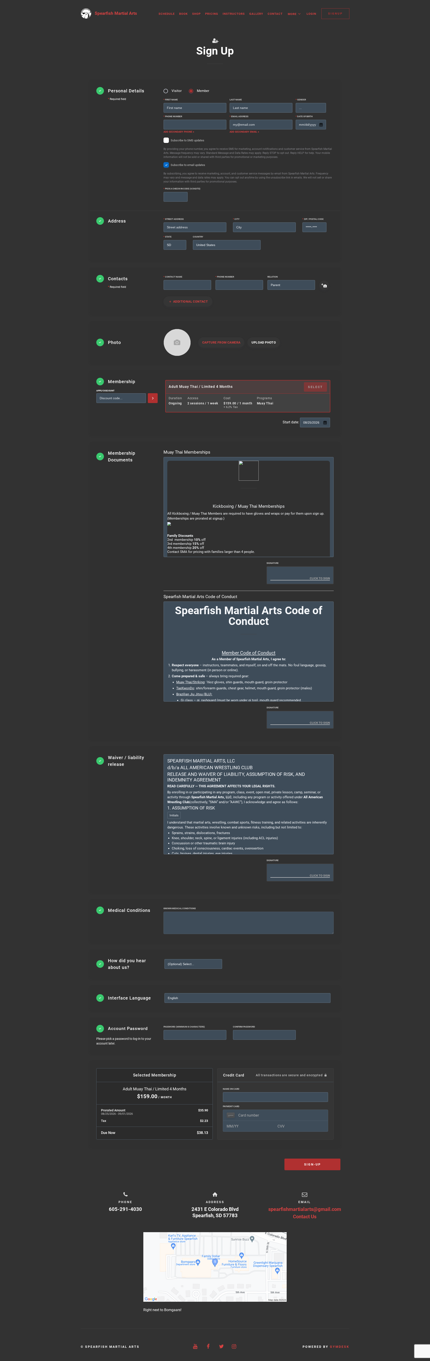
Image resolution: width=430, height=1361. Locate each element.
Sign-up (312, 1164)
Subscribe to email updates (247, 173)
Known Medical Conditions (179, 908)
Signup (335, 13)
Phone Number (172, 116)
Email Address (239, 116)
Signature (273, 563)
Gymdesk (339, 1346)
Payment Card (231, 1106)
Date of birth (304, 116)
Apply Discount (105, 390)
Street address (173, 219)
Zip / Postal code (313, 219)
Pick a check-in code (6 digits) (181, 188)
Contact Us (304, 1216)
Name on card (231, 1089)
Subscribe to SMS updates (247, 149)
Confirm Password (244, 1027)
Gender (301, 99)
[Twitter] (221, 1346)
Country (198, 237)
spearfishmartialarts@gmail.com (304, 1209)
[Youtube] (195, 1346)
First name (170, 99)
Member (203, 91)
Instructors (234, 13)
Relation (272, 277)
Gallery (256, 13)
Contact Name (172, 277)
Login (311, 13)
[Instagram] (234, 1346)
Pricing (211, 13)
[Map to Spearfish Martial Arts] (215, 1267)
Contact (275, 13)
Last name (236, 99)
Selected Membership (154, 1075)
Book (183, 13)
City (236, 219)
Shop (196, 13)
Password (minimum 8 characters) (184, 1027)
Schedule (167, 13)
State (167, 237)
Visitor (177, 91)
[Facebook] (208, 1346)
